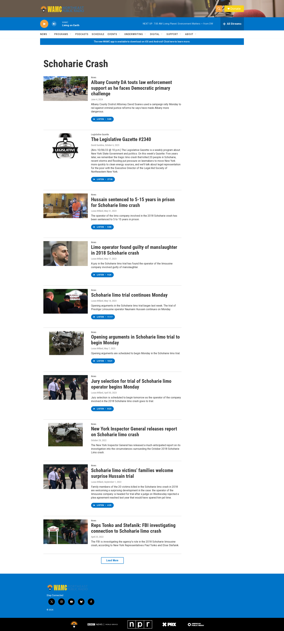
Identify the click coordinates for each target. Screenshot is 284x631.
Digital (154, 34)
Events (112, 34)
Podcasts (81, 34)
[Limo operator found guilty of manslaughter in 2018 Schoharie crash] (65, 253)
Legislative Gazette (100, 134)
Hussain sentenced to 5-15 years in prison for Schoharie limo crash (133, 202)
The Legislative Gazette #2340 (121, 139)
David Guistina (97, 145)
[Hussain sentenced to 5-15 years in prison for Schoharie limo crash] (65, 205)
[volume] (54, 24)
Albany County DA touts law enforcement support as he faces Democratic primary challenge (131, 88)
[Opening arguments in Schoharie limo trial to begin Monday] (65, 343)
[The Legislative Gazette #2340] (65, 145)
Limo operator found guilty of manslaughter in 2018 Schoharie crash (134, 250)
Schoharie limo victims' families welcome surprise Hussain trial (132, 473)
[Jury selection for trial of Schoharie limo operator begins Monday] (65, 387)
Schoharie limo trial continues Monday (129, 295)
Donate (235, 8)
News (43, 34)
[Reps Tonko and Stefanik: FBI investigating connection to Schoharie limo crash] (65, 531)
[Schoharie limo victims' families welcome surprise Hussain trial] (65, 476)
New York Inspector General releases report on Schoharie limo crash (134, 431)
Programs (61, 34)
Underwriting (133, 34)
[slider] (59, 23)
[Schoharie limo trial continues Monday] (65, 301)
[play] (44, 24)
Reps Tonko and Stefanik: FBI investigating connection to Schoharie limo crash (133, 528)
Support (172, 34)
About (189, 34)
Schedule (98, 34)
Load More (112, 560)
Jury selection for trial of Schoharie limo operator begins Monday (131, 384)
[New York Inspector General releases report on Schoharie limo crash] (65, 435)
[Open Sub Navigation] (49, 34)
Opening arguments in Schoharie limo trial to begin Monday (135, 339)
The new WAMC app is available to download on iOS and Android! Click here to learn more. (142, 41)
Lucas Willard (97, 211)
